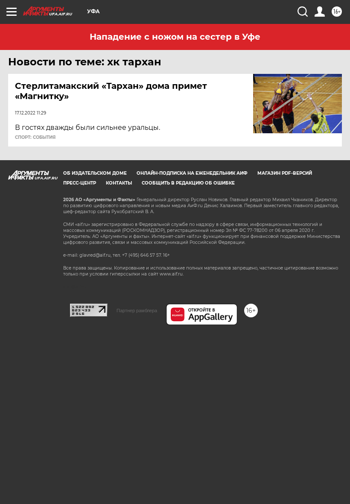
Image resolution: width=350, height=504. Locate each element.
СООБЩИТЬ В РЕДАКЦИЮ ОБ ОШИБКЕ (188, 183)
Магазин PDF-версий (284, 173)
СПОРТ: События (35, 137)
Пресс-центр (79, 183)
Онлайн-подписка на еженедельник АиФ (192, 173)
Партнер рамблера (137, 310)
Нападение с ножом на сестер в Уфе (175, 37)
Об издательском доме (95, 173)
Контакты (119, 183)
